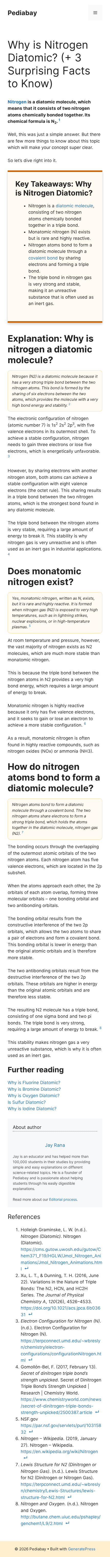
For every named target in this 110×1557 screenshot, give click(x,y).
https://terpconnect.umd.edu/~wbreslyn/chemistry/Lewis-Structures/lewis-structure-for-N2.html (60, 1491)
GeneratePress (81, 1549)
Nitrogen (17, 101)
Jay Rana (55, 1145)
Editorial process (63, 1199)
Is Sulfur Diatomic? (27, 1102)
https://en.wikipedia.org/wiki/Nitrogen (59, 1451)
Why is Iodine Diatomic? (32, 1108)
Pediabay (22, 13)
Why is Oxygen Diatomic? (34, 1095)
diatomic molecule (74, 205)
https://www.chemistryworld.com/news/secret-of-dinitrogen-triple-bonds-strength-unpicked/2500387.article (61, 1406)
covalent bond (43, 258)
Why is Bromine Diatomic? (34, 1089)
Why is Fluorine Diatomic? (34, 1082)
